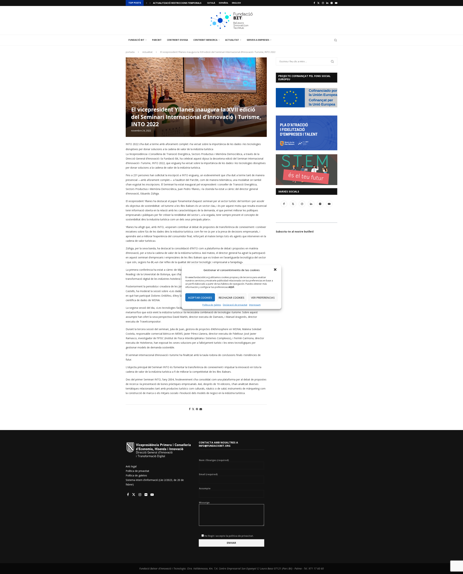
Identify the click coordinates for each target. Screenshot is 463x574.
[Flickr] (332, 3)
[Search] (335, 40)
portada (130, 52)
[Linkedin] (327, 3)
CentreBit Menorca (205, 39)
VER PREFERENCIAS (263, 297)
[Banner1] (306, 97)
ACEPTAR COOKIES (200, 297)
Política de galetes (211, 304)
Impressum (255, 304)
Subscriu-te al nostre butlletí (295, 231)
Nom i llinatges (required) (214, 460)
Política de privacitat (137, 471)
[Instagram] (323, 3)
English (236, 2)
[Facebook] (314, 3)
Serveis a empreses (258, 39)
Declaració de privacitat (235, 304)
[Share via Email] (200, 409)
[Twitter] (318, 3)
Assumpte (205, 488)
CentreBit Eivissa (177, 39)
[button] (275, 270)
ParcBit (157, 39)
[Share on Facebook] (189, 409)
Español (223, 2)
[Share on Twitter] (193, 409)
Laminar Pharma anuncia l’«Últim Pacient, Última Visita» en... (191, 3)
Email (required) (208, 474)
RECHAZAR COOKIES (231, 297)
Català (211, 2)
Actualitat (232, 39)
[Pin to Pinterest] (197, 409)
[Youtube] (336, 3)
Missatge (204, 502)
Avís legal (131, 466)
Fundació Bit (136, 39)
